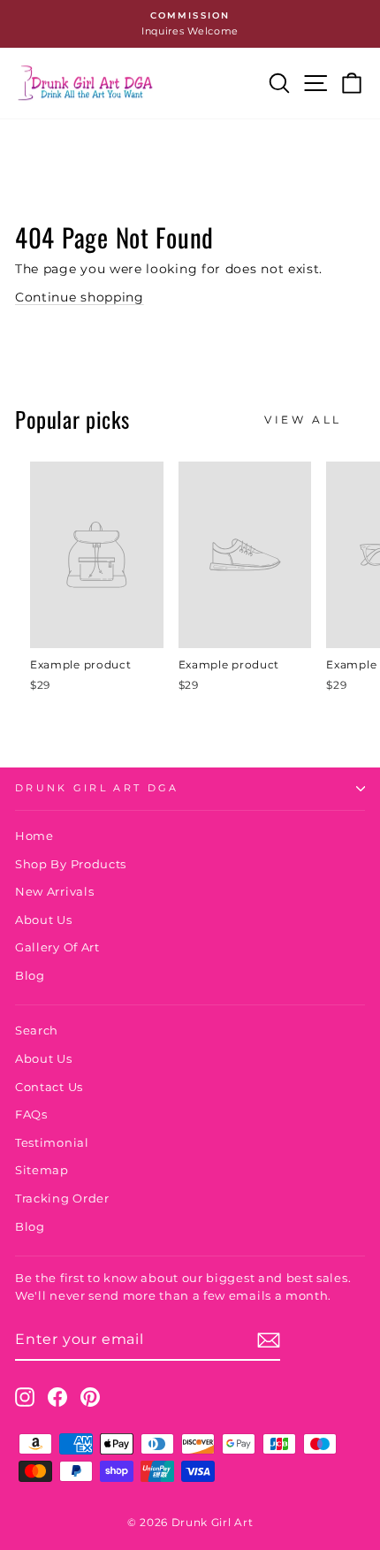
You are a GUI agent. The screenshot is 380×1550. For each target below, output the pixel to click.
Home (34, 836)
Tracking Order (62, 1198)
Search (36, 1030)
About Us (43, 920)
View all (303, 419)
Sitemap (42, 1170)
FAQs (31, 1114)
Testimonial (52, 1142)
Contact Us (49, 1087)
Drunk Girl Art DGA (97, 788)
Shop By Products (70, 864)
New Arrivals (54, 891)
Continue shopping (79, 297)
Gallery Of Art (57, 947)
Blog (30, 975)
